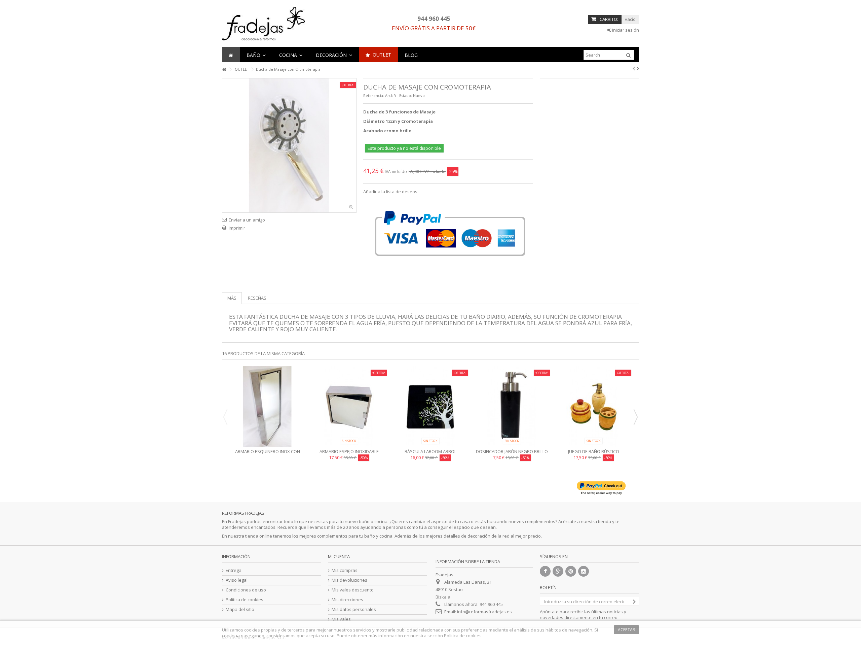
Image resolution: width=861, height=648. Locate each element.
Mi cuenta (339, 556)
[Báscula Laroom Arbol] (430, 406)
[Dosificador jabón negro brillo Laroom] (512, 406)
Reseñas (257, 298)
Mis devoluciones (349, 580)
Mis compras (345, 570)
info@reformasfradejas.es (484, 612)
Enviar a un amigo (247, 220)
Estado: (405, 95)
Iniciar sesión (625, 30)
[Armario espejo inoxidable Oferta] (348, 406)
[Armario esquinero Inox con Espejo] (267, 406)
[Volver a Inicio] (224, 69)
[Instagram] (583, 571)
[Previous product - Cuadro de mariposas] (634, 68)
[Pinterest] (570, 571)
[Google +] (558, 571)
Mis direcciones (347, 600)
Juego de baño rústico (593, 451)
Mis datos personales (354, 609)
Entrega (233, 570)
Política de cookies (244, 600)
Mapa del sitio (240, 609)
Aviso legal (237, 580)
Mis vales (341, 619)
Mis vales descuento (353, 590)
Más (231, 298)
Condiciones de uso (246, 590)
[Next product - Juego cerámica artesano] (638, 68)
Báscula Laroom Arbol (430, 451)
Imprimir (237, 228)
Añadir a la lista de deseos (390, 192)
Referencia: (373, 95)
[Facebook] (545, 571)
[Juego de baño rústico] (593, 406)
